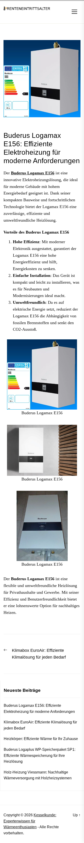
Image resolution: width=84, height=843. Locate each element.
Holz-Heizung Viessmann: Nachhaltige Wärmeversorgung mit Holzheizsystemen (38, 775)
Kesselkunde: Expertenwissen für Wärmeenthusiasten (30, 821)
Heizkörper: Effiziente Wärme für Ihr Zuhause (41, 739)
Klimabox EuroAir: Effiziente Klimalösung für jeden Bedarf (40, 725)
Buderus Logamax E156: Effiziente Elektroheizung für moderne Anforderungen (39, 709)
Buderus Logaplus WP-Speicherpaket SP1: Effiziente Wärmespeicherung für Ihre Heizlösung (39, 755)
